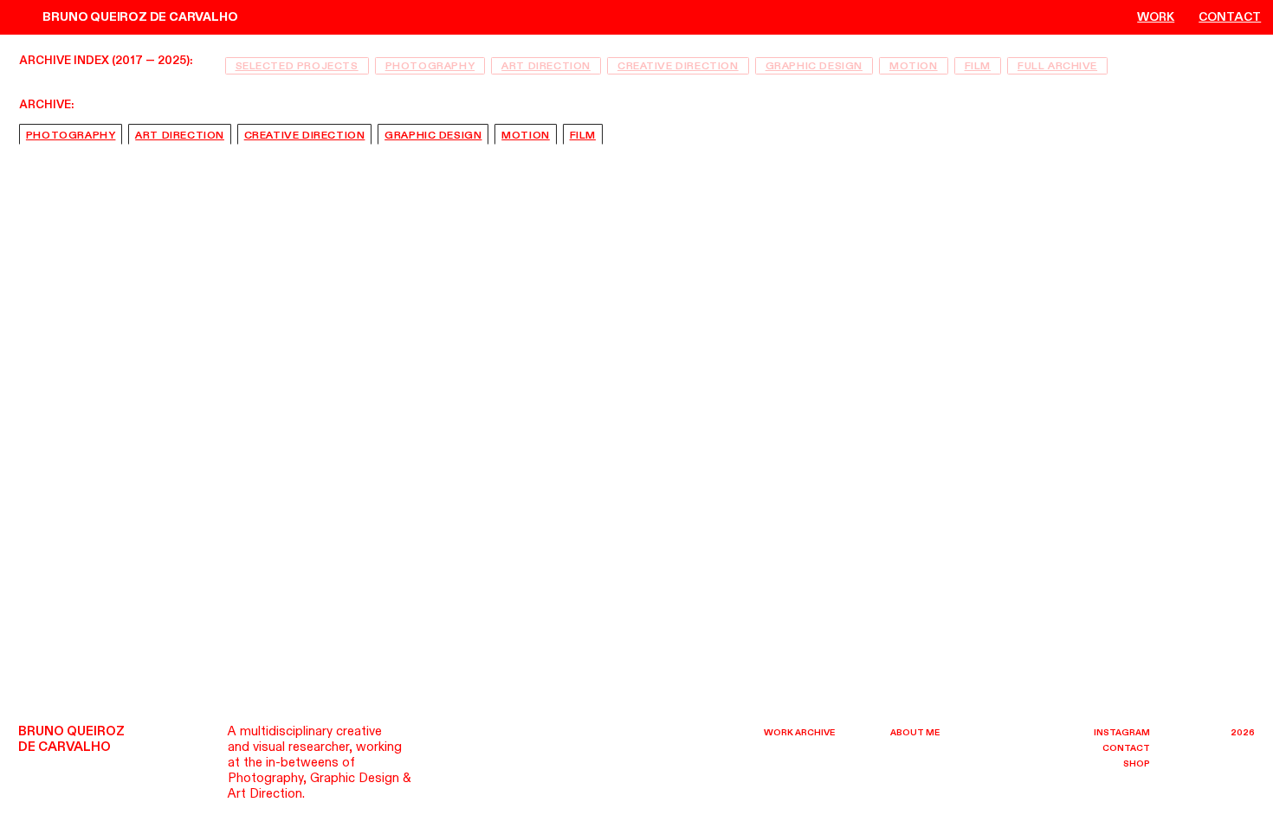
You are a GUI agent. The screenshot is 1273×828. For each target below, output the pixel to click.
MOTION (913, 66)
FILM (978, 66)
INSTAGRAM (1122, 733)
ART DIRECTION (546, 66)
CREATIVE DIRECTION (678, 66)
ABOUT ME (915, 733)
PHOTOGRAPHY (430, 66)
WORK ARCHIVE (799, 733)
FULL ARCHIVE (1057, 66)
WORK (1155, 18)
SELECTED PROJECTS (297, 66)
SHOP (1136, 764)
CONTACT (1230, 18)
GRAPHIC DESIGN (814, 66)
